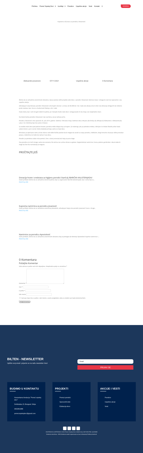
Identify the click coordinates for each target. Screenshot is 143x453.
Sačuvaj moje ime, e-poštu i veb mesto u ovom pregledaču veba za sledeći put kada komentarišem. (53, 298)
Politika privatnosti (92, 434)
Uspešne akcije (81, 6)
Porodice (71, 6)
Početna (34, 6)
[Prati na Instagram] (69, 428)
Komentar (23, 283)
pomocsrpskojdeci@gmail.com (25, 413)
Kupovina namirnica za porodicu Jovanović (38, 206)
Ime (21, 287)
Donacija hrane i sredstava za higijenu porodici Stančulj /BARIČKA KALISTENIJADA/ (55, 177)
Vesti (106, 406)
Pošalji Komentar (25, 302)
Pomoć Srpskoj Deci (47, 6)
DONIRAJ (126, 6)
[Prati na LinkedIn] (73, 428)
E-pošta (22, 291)
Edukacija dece (65, 406)
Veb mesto (22, 294)
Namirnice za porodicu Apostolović (34, 234)
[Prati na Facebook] (65, 428)
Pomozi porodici (65, 397)
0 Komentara (107, 81)
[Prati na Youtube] (78, 428)
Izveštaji (60, 6)
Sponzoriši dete (65, 402)
